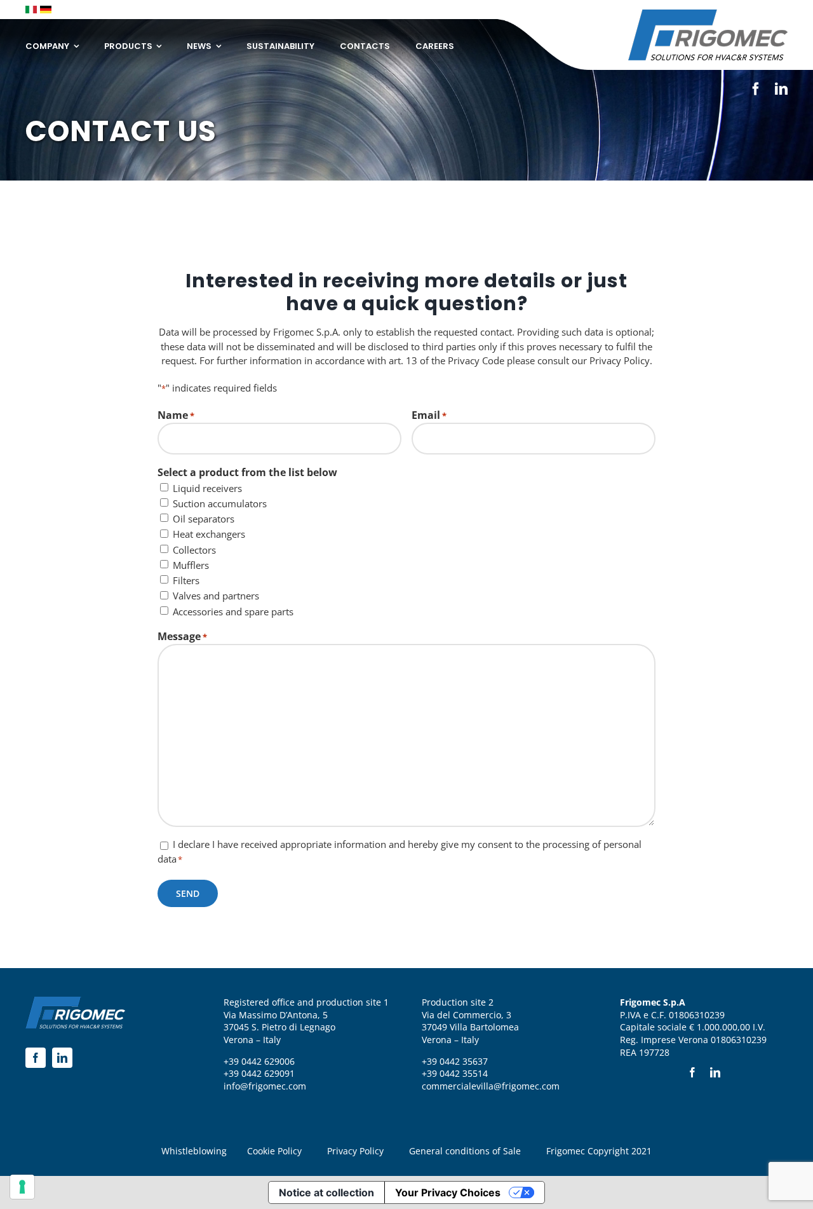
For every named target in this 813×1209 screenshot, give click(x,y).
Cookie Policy (274, 1151)
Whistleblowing (194, 1151)
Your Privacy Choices (448, 1192)
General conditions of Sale (465, 1151)
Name (176, 415)
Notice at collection (326, 1192)
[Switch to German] (45, 9)
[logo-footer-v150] (708, 14)
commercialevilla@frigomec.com (491, 1086)
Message (182, 636)
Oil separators (203, 518)
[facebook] (755, 89)
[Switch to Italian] (31, 9)
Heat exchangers (209, 534)
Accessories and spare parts (233, 611)
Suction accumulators (220, 503)
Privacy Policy (355, 1151)
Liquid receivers (207, 488)
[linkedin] (781, 89)
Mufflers (191, 565)
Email (429, 415)
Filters (186, 580)
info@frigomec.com (265, 1086)
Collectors (194, 549)
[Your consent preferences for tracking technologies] (22, 1187)
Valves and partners (216, 595)
